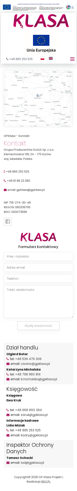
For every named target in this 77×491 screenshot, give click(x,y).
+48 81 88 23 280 (18, 181)
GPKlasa (9, 136)
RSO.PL (45, 482)
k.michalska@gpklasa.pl (39, 379)
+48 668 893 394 (28, 410)
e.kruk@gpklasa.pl (34, 415)
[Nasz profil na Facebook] (8, 222)
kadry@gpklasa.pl (34, 435)
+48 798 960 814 (28, 374)
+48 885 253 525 (21, 59)
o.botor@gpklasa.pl (35, 364)
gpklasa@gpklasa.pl (30, 190)
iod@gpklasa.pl (32, 463)
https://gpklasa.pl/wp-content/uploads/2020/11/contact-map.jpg (34, 75)
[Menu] (72, 59)
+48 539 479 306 (28, 359)
